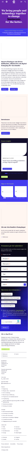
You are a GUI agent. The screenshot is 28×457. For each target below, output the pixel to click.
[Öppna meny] (2, 1)
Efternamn (6, 264)
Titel (4, 274)
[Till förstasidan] (14, 2)
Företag (5, 279)
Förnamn (5, 259)
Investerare (5, 134)
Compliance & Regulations (10, 302)
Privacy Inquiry (20, 444)
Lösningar (13, 89)
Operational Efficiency (9, 305)
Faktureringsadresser (5, 447)
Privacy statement (5, 444)
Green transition (8, 294)
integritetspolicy (20, 310)
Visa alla (4, 176)
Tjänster (4, 89)
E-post (5, 269)
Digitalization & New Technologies (11, 298)
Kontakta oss (5, 349)
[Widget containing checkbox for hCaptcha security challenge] (11, 321)
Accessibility (12, 444)
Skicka (5, 327)
